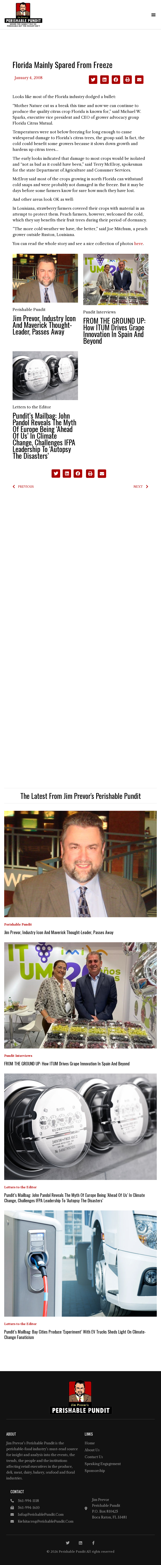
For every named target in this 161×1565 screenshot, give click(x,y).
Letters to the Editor (32, 407)
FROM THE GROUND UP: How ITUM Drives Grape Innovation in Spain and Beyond (114, 330)
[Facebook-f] (93, 1543)
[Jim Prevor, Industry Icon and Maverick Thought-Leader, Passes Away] (45, 278)
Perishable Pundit (29, 309)
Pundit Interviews (99, 312)
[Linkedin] (80, 1543)
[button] (153, 14)
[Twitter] (67, 1543)
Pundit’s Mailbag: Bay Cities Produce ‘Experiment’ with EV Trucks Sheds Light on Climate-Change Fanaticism (75, 1334)
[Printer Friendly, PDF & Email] (133, 82)
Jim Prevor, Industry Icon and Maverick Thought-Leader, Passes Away (44, 325)
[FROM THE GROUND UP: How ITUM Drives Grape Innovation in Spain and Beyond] (116, 279)
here (138, 243)
